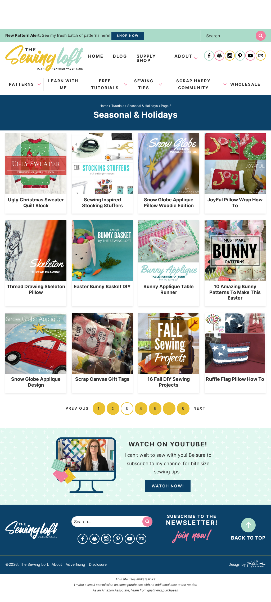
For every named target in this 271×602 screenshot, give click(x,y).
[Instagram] (229, 56)
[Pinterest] (240, 56)
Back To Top (248, 538)
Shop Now (128, 36)
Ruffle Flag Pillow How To (235, 379)
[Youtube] (250, 56)
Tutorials (117, 106)
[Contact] (260, 56)
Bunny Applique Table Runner (168, 289)
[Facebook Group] (219, 56)
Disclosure (98, 564)
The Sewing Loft (44, 58)
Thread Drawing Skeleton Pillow (36, 289)
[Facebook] (209, 56)
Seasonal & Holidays (142, 106)
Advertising (75, 564)
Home (95, 56)
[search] (261, 36)
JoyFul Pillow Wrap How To (235, 202)
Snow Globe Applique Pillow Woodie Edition (169, 202)
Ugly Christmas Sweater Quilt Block (36, 202)
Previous (77, 408)
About (183, 56)
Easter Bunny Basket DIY (102, 286)
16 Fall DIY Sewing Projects (168, 382)
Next (199, 408)
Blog (120, 56)
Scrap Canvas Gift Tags (102, 379)
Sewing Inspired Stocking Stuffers (102, 202)
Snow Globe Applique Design (36, 382)
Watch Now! (168, 485)
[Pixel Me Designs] (256, 564)
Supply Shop (146, 58)
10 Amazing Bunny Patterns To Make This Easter (235, 292)
